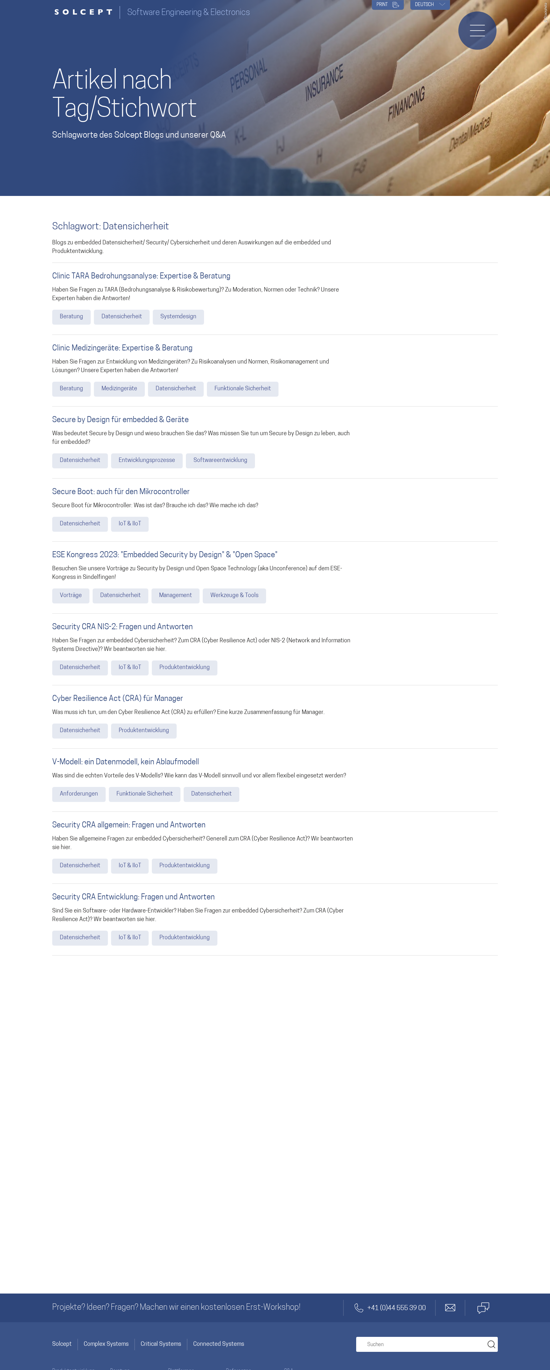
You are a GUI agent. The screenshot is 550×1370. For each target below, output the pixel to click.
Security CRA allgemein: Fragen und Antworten (129, 825)
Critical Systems (161, 1344)
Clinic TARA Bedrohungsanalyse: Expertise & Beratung (141, 276)
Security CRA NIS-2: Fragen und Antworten (122, 627)
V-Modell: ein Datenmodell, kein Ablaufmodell (125, 762)
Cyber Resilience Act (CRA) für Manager (117, 699)
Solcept (62, 1344)
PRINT (383, 5)
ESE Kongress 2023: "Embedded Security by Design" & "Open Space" (165, 555)
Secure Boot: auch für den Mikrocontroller (121, 492)
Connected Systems (218, 1344)
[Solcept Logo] (86, 13)
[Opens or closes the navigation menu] (477, 30)
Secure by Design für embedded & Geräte (120, 420)
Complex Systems (106, 1344)
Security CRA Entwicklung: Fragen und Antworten (133, 897)
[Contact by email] (450, 1308)
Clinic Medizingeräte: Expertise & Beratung (122, 348)
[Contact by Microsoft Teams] (483, 1308)
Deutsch (425, 5)
